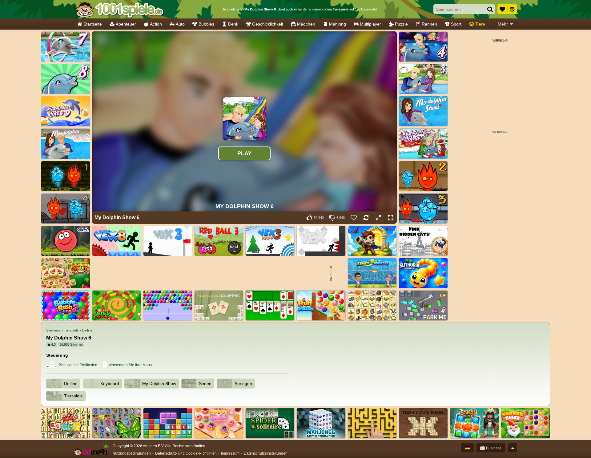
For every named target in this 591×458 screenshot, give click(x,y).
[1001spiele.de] (119, 9)
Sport (456, 24)
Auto (180, 24)
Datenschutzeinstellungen (265, 453)
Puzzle (401, 24)
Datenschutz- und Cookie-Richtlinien (186, 453)
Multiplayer (370, 24)
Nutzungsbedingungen (131, 453)
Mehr (503, 24)
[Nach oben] (512, 447)
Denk (233, 24)
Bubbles (206, 24)
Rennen (429, 24)
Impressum (230, 453)
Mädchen (306, 24)
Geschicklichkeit (267, 24)
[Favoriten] (502, 9)
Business (493, 448)
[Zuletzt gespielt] (512, 9)
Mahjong (337, 24)
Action (156, 24)
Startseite (92, 24)
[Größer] (378, 217)
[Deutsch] (467, 447)
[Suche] (490, 9)
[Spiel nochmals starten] (366, 217)
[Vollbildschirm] (390, 217)
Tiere (480, 24)
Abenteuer (126, 24)
